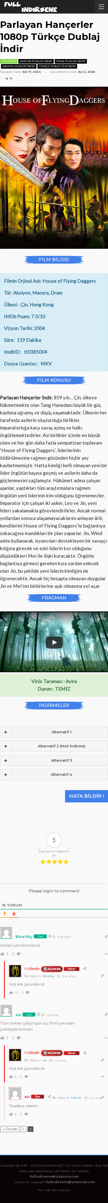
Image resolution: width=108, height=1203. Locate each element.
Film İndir (9, 61)
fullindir (76, 1097)
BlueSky (49, 976)
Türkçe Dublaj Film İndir (57, 66)
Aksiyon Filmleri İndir (36, 61)
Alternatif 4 (61, 774)
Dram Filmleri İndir (70, 61)
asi (45, 1060)
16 (10, 78)
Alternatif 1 (61, 732)
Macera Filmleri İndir (19, 66)
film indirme (61, 1190)
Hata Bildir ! (86, 796)
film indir (44, 1190)
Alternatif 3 (61, 760)
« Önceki (10, 1129)
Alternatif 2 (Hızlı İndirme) (61, 746)
